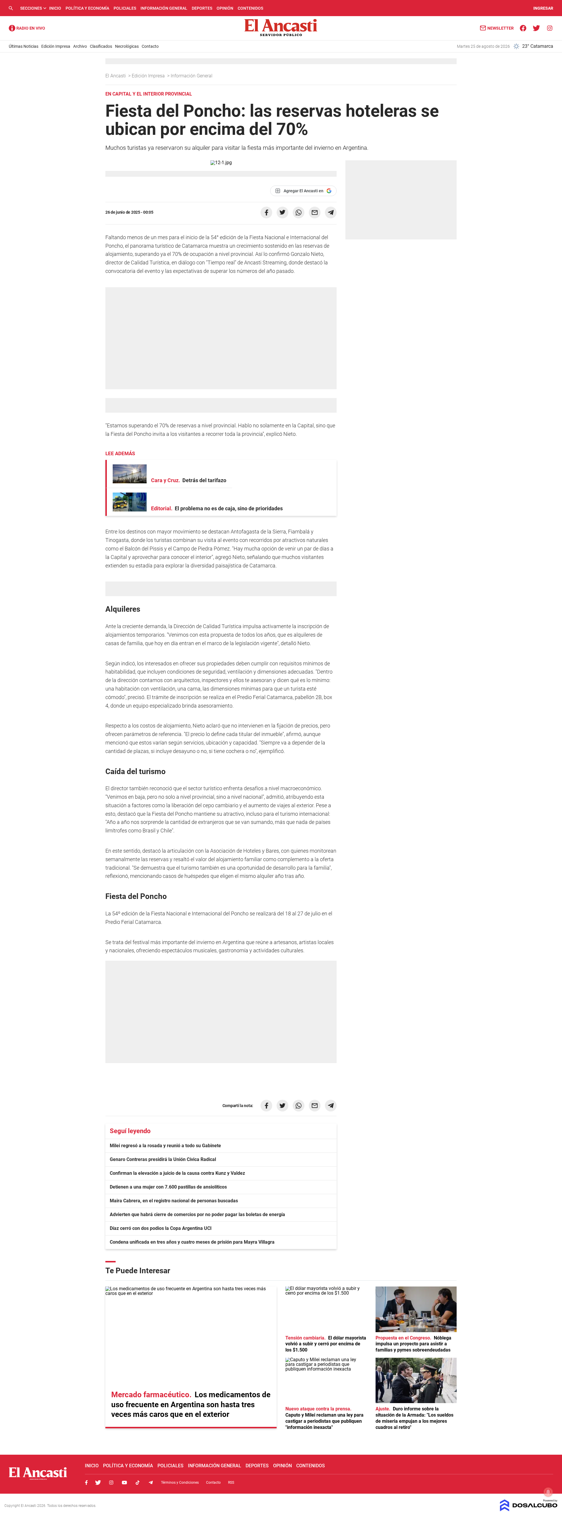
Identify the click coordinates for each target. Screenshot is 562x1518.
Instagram (111, 1482)
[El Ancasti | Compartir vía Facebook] (266, 212)
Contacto (150, 46)
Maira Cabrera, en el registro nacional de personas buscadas (174, 1200)
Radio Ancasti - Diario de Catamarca (27, 28)
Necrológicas (127, 46)
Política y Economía (87, 8)
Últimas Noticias (23, 46)
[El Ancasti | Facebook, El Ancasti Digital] (523, 27)
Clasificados (101, 46)
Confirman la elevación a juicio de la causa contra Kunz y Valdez (177, 1173)
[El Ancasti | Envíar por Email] (315, 212)
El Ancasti (116, 76)
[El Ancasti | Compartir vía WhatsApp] (298, 212)
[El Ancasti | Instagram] (549, 27)
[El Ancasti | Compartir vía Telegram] (331, 212)
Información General (163, 8)
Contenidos (250, 8)
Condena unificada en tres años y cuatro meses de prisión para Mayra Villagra (192, 1242)
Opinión (225, 8)
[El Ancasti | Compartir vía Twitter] (282, 212)
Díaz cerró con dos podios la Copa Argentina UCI (161, 1228)
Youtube (124, 1482)
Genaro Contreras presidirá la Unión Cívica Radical (163, 1159)
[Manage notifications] (548, 1492)
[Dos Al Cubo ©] (529, 1509)
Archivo (80, 46)
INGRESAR (543, 8)
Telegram (151, 1482)
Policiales (125, 8)
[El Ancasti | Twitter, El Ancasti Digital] (536, 27)
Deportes (202, 8)
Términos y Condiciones (180, 1482)
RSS (231, 1482)
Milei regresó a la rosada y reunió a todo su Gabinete (165, 1145)
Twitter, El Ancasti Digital (98, 1482)
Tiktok (137, 1482)
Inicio (55, 8)
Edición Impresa (55, 46)
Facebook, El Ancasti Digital (86, 1482)
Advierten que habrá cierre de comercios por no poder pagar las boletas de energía (197, 1214)
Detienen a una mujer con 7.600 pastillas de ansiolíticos (168, 1187)
